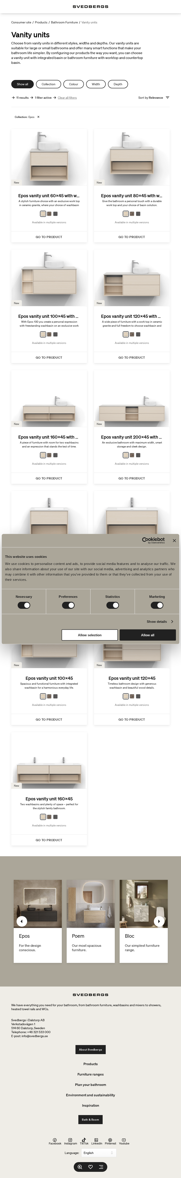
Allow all (147, 635)
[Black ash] (55, 214)
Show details (157, 621)
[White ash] (43, 214)
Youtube (124, 1143)
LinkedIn (96, 1143)
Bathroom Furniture (64, 22)
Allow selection (90, 635)
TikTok (84, 1143)
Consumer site (21, 22)
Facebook (55, 1143)
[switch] (68, 605)
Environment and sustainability (90, 1095)
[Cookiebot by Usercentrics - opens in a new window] (145, 540)
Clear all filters (67, 98)
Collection (48, 84)
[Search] (80, 1167)
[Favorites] (90, 1167)
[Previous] (22, 921)
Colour (73, 84)
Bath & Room (90, 1119)
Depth (118, 84)
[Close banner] (174, 540)
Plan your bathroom (90, 1084)
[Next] (159, 921)
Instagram (70, 1143)
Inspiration (90, 1105)
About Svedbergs (90, 1049)
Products (41, 22)
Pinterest (110, 1143)
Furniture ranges (90, 1074)
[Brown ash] (49, 214)
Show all (22, 84)
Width (96, 84)
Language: (72, 1153)
